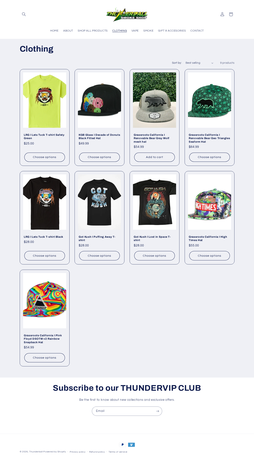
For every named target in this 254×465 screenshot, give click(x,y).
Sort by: (177, 62)
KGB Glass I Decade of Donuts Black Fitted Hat (99, 136)
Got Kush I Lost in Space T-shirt (152, 238)
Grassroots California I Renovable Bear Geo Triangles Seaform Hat (209, 138)
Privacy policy (77, 452)
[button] (24, 14)
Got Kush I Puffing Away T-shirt (97, 238)
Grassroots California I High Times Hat (208, 238)
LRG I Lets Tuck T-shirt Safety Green (44, 136)
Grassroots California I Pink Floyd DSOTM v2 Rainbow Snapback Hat (43, 339)
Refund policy (97, 452)
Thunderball (36, 452)
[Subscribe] (157, 411)
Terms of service (118, 452)
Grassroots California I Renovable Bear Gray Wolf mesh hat (151, 138)
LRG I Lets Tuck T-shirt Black (43, 236)
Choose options (44, 157)
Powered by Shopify (54, 452)
